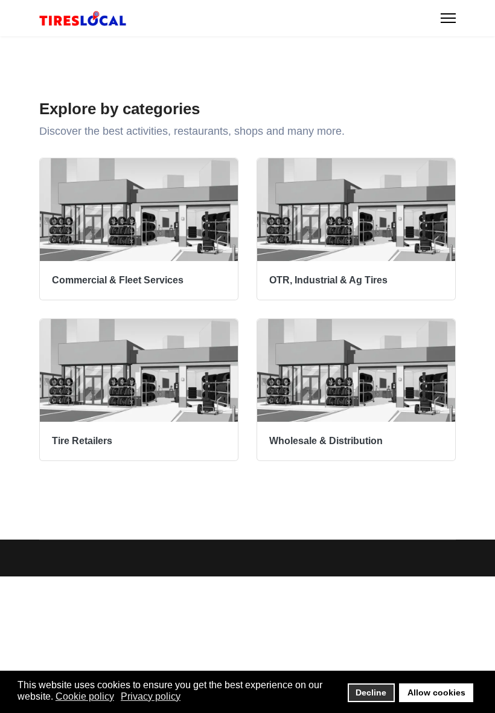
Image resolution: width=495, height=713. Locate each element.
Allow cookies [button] (436, 692)
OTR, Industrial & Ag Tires (328, 280)
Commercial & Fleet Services (118, 280)
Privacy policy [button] (150, 696)
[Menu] (448, 18)
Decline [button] (371, 692)
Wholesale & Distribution (326, 441)
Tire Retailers (82, 441)
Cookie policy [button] (85, 696)
